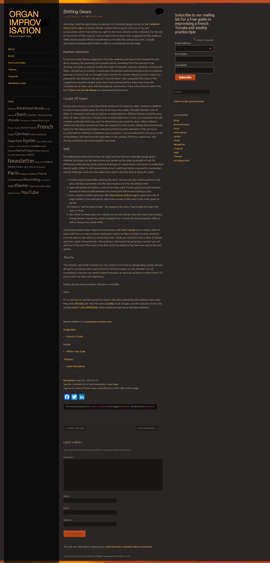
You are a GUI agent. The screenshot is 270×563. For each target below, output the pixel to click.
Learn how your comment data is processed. (128, 546)
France (32, 127)
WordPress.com (122, 556)
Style (176, 152)
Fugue (11, 134)
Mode (177, 140)
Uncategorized (181, 160)
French (45, 127)
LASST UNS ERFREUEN (85, 307)
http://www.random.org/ (123, 195)
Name (66, 496)
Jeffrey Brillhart (23, 146)
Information (180, 132)
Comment (68, 457)
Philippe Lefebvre (28, 174)
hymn (29, 140)
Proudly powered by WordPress (79, 556)
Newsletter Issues (17, 83)
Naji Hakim (21, 155)
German (22, 134)
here (116, 384)
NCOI (30, 154)
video (48, 186)
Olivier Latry (22, 167)
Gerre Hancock (38, 134)
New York (39, 162)
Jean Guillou (41, 141)
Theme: (68, 359)
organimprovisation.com (98, 321)
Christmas (25, 120)
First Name (181, 54)
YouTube (30, 192)
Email (66, 508)
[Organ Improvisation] (31, 39)
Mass (37, 150)
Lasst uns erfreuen (146, 428)
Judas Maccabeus (75, 366)
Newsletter (21, 161)
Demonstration (182, 124)
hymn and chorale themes (83, 90)
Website (67, 520)
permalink (149, 406)
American (25, 108)
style (11, 186)
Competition (37, 120)
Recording (31, 179)
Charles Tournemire (39, 114)
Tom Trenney (128, 230)
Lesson (93, 406)
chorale (13, 120)
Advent (12, 108)
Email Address (193, 43)
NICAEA (79, 303)
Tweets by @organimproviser (189, 101)
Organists (13, 76)
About (11, 49)
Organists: (69, 329)
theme (21, 185)
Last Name (181, 65)
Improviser (96, 16)
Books (11, 56)
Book (39, 108)
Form (176, 128)
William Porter (14, 193)
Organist (178, 148)
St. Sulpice (45, 180)
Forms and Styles (16, 63)
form (24, 127)
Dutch (17, 128)
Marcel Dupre (25, 150)
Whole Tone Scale (75, 351)
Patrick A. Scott (74, 336)
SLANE (109, 303)
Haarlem (15, 141)
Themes (12, 69)
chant (20, 114)
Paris (13, 173)
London (35, 146)
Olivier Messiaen (37, 167)
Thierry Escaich (36, 186)
